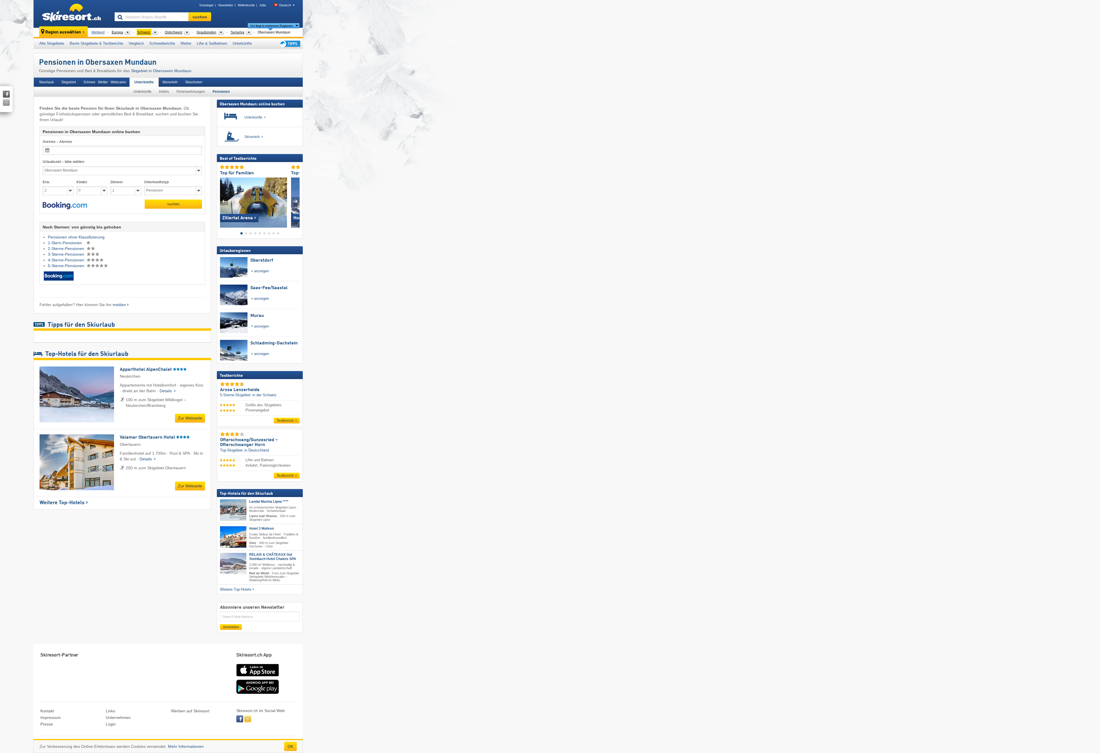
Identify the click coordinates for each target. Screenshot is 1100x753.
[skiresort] (71, 13)
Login (111, 724)
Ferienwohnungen (190, 92)
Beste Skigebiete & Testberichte (96, 43)
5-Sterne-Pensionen (66, 265)
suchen (173, 204)
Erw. (46, 182)
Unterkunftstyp (156, 182)
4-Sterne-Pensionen (66, 260)
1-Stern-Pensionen (65, 243)
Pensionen (221, 92)
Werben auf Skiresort (190, 711)
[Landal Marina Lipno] (233, 510)
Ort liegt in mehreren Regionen (271, 25)
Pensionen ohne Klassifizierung (76, 237)
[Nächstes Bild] (295, 201)
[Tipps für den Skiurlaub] (289, 43)
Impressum (50, 717)
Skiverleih (170, 82)
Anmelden (231, 627)
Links (110, 711)
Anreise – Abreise (57, 142)
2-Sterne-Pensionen (66, 248)
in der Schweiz (264, 395)
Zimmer (116, 182)
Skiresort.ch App (254, 655)
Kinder (81, 182)
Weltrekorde (246, 5)
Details (166, 391)
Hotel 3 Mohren (261, 528)
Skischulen (193, 82)
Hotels (164, 92)
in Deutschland (256, 450)
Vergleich (136, 43)
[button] (65, 205)
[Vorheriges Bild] (224, 201)
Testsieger (206, 5)
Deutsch (285, 5)
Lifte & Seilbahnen (212, 43)
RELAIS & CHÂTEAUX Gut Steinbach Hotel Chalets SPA (272, 557)
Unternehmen (118, 717)
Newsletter (225, 5)
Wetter (185, 43)
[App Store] (257, 677)
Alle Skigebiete (51, 43)
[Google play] (257, 692)
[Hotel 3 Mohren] (233, 536)
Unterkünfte (242, 43)
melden (119, 304)
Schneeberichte (162, 43)
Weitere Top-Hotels (62, 502)
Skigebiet (68, 82)
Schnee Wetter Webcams (104, 82)
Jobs (262, 5)
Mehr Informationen (186, 746)
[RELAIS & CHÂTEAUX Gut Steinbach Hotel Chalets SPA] (233, 563)
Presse (46, 724)
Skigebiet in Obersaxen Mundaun (161, 70)
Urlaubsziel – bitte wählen (63, 162)
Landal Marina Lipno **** (268, 502)
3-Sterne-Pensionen (66, 254)
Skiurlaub (46, 82)
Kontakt (47, 711)
